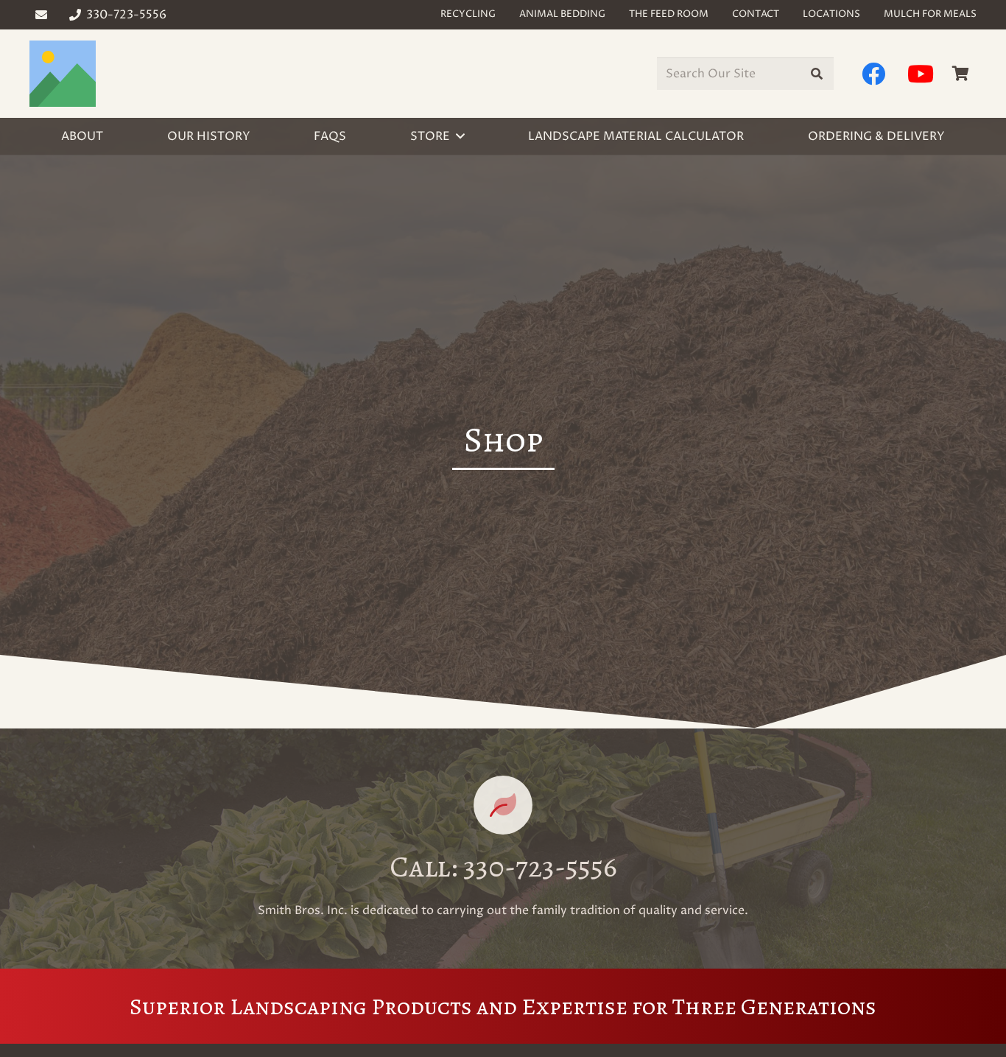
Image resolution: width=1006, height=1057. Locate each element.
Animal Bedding (562, 14)
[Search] (817, 74)
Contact (755, 14)
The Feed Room (668, 14)
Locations (831, 14)
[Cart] (960, 73)
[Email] (41, 15)
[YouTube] (920, 73)
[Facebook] (873, 73)
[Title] (62, 74)
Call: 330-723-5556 (503, 866)
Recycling (468, 14)
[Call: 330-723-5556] (503, 805)
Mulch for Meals (930, 14)
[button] (460, 136)
